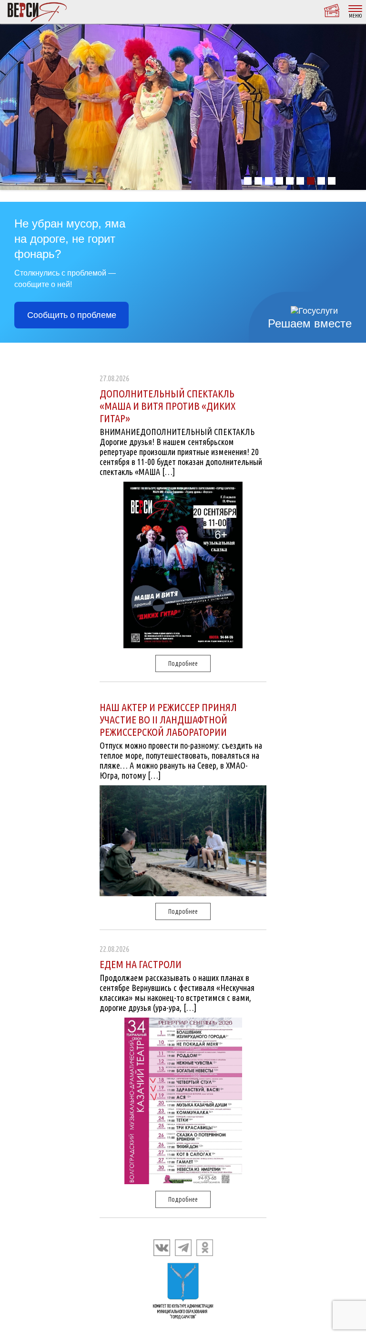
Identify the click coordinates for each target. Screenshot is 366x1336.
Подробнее (183, 663)
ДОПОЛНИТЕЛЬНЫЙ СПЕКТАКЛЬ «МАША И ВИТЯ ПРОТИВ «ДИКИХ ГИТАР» (167, 405)
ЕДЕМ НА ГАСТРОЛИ (141, 964)
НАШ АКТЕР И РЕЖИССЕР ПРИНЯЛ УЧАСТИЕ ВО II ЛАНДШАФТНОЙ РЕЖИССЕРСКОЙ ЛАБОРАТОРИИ (168, 719)
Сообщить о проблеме (71, 315)
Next (353, 106)
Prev (12, 106)
